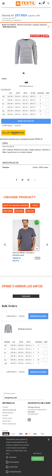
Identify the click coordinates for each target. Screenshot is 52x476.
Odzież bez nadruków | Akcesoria (15, 205)
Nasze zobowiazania (9, 424)
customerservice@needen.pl (37, 409)
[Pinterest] (28, 180)
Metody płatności (8, 413)
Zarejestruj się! (11, 398)
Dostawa (5, 415)
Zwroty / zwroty (7, 418)
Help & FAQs (6, 421)
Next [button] (48, 54)
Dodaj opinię (26, 296)
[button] (40, 3)
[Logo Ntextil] (26, 3)
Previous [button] (5, 54)
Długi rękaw (7, 211)
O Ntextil (5, 407)
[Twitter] (22, 180)
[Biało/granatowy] (26, 82)
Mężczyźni (19, 211)
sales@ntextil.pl (33, 414)
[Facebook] (16, 180)
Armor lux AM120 (8, 146)
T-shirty (35, 205)
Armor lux (6, 25)
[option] (26, 52)
